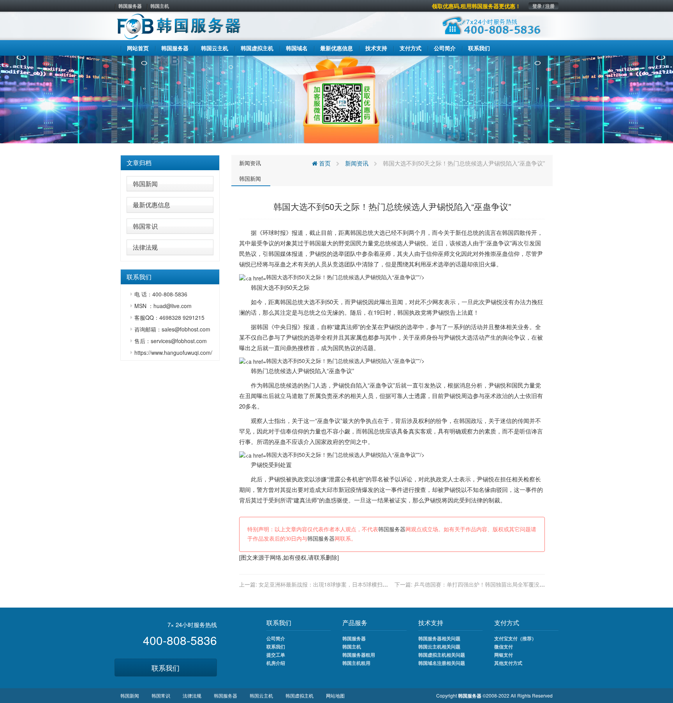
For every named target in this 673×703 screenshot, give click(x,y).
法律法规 (145, 247)
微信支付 (503, 646)
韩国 (356, 232)
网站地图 (335, 695)
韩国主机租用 (356, 662)
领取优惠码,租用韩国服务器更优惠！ (476, 6)
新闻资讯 (250, 163)
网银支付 (503, 654)
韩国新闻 (145, 183)
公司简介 (275, 638)
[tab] (170, 162)
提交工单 (275, 654)
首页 (324, 163)
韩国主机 (159, 5)
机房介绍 (275, 662)
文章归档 (139, 162)
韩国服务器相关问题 (439, 638)
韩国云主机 (261, 695)
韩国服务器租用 (358, 654)
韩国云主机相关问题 (439, 646)
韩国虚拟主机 (299, 695)
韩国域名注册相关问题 (441, 662)
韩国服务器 (130, 5)
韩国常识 (145, 226)
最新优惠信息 (151, 204)
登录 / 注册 (543, 5)
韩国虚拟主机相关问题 (441, 654)
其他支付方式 (508, 662)
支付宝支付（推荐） (515, 638)
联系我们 (166, 667)
